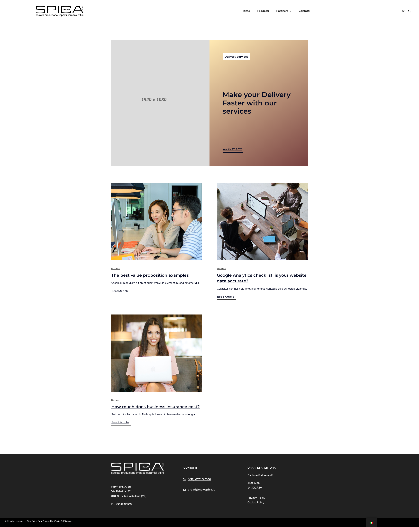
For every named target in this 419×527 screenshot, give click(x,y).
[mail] (403, 11)
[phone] (409, 11)
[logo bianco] (137, 464)
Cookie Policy (255, 502)
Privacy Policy (256, 497)
